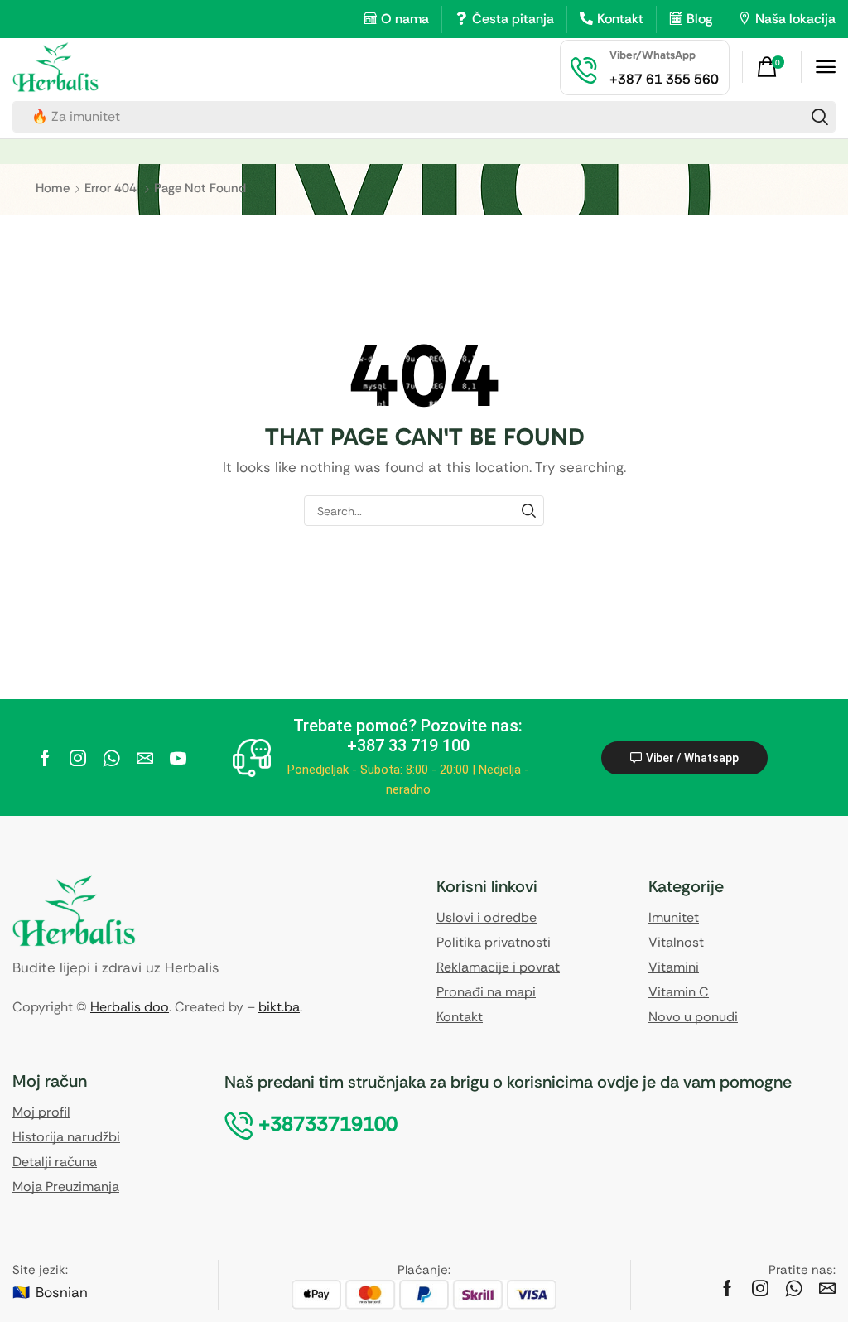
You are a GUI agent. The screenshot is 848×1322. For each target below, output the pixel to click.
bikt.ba (279, 1007)
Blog (699, 18)
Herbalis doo (129, 1007)
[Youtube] (178, 758)
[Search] (820, 117)
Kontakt (620, 18)
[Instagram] (78, 758)
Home (53, 188)
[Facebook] (45, 758)
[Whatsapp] (111, 758)
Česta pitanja (513, 18)
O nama (405, 18)
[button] (772, 67)
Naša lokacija (795, 18)
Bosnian (62, 1292)
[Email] (145, 758)
